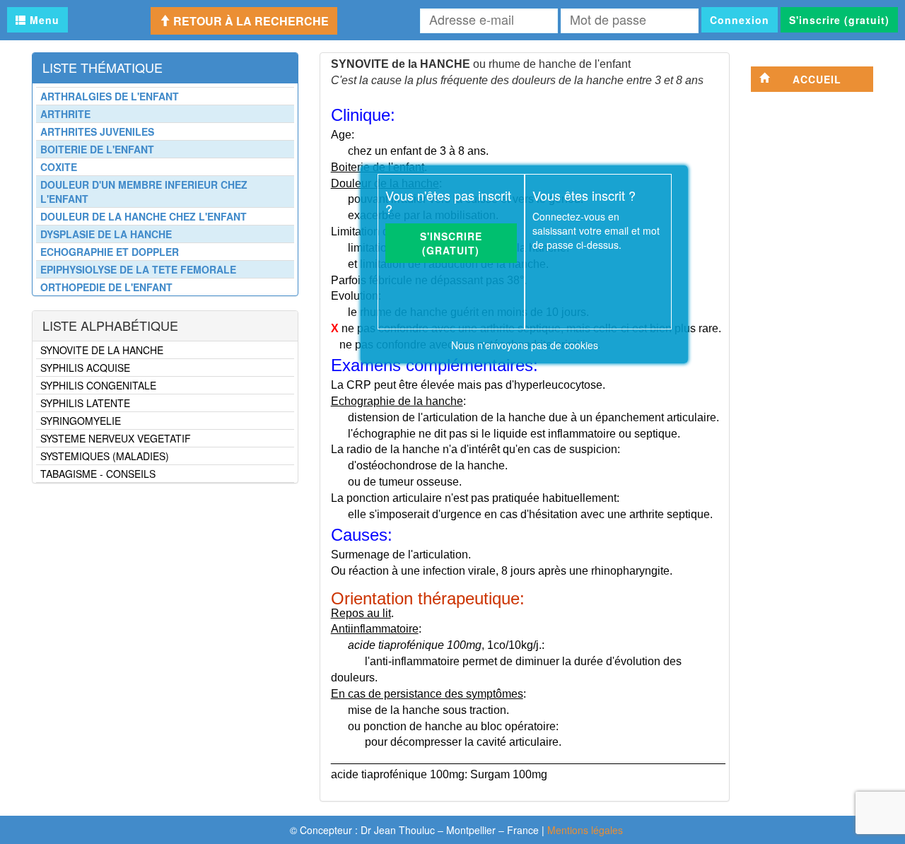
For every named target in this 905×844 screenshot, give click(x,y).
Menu (42, 20)
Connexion (739, 20)
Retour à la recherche (249, 21)
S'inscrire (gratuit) (839, 20)
